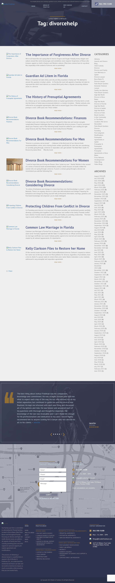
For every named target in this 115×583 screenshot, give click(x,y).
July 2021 (97, 290)
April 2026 (98, 185)
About (27, 535)
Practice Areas (29, 532)
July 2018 (97, 358)
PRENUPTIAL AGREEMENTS (67, 533)
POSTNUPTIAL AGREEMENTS (68, 535)
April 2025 (98, 212)
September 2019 (100, 333)
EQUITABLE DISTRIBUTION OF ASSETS (45, 538)
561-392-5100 (105, 4)
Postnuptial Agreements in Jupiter (99, 139)
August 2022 (98, 277)
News (26, 539)
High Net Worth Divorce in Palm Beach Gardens (99, 112)
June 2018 (97, 360)
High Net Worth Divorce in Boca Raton (99, 97)
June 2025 (97, 208)
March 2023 (98, 259)
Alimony (97, 59)
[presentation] (51, 434)
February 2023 (99, 261)
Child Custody (99, 66)
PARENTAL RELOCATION (43, 559)
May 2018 (97, 362)
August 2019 (98, 335)
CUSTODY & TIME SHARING (44, 552)
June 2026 (97, 181)
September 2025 (100, 201)
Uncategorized (99, 160)
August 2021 (98, 288)
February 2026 (99, 190)
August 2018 (98, 355)
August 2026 (98, 176)
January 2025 (98, 219)
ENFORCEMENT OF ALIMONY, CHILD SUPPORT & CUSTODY (73, 554)
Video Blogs (98, 164)
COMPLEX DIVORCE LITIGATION (45, 535)
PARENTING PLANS (42, 556)
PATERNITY (63, 549)
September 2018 (100, 353)
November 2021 (100, 281)
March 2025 (98, 214)
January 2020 (98, 331)
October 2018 (99, 351)
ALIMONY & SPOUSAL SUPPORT (45, 541)
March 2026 (98, 187)
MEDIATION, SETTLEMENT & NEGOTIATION (44, 544)
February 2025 (99, 216)
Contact (85, 6)
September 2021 (100, 286)
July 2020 (97, 317)
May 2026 (97, 183)
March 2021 (98, 299)
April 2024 (98, 237)
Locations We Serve (101, 122)
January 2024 (98, 243)
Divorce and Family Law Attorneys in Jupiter (100, 72)
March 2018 (98, 364)
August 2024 (98, 228)
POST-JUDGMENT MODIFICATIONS (69, 545)
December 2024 (99, 221)
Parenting (97, 131)
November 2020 (100, 308)
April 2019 (98, 342)
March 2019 (98, 344)
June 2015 (97, 371)
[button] (53, 434)
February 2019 (99, 346)
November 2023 (100, 248)
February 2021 (99, 302)
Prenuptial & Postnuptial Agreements (98, 146)
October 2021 (99, 284)
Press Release (99, 157)
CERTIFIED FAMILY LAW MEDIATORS (69, 557)
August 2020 (98, 315)
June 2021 (97, 293)
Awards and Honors (100, 61)
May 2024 (97, 234)
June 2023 (97, 252)
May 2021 (97, 295)
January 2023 (98, 264)
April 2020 (98, 324)
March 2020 (98, 326)
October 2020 (99, 311)
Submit (49, 495)
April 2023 (98, 257)
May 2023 (97, 255)
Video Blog (98, 162)
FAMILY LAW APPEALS (65, 547)
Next (10, 271)
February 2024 (99, 241)
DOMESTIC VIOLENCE (66, 552)
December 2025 (99, 194)
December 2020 (99, 306)
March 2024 (98, 239)
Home (33, 6)
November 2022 (100, 270)
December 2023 (99, 246)
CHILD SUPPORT (41, 554)
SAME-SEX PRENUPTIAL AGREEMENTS (70, 537)
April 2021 (98, 297)
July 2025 (97, 205)
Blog (95, 63)
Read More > (62, 68)
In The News (98, 119)
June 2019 (97, 340)
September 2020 (100, 313)
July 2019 (97, 337)
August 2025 (98, 203)
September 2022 (100, 275)
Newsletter (98, 124)
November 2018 (100, 349)
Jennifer (37, 422)
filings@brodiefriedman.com (85, 478)
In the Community (100, 117)
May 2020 (97, 322)
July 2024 (97, 230)
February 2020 (99, 328)
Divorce (97, 68)
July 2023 (97, 250)
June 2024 (97, 232)
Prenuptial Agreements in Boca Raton (101, 153)
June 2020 (97, 319)
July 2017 (97, 366)
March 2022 (98, 279)
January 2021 (98, 304)
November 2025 (100, 196)
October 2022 (99, 272)
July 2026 (97, 178)
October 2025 (99, 199)
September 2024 (100, 225)
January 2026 (98, 192)
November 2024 (100, 223)
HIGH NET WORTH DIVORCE (44, 533)
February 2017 (99, 369)
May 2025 (97, 210)
